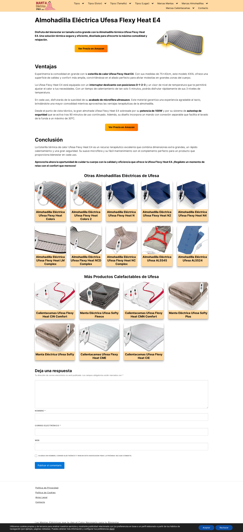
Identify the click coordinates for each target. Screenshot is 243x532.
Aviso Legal (41, 497)
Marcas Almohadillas (193, 3)
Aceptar (206, 527)
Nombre (40, 411)
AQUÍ (112, 529)
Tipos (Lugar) (142, 3)
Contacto (203, 8)
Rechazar (224, 527)
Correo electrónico (48, 425)
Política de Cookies (45, 492)
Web (37, 440)
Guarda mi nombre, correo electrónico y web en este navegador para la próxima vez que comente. (85, 456)
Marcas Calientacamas (178, 8)
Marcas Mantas (165, 3)
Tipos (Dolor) (95, 3)
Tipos (77, 3)
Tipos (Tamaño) (118, 3)
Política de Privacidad (46, 488)
